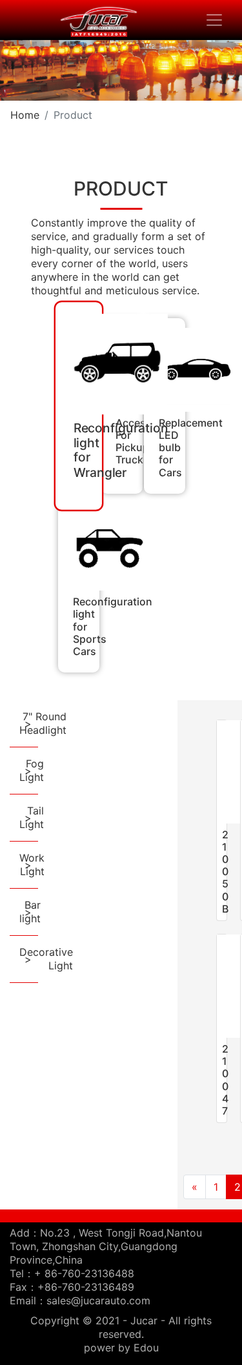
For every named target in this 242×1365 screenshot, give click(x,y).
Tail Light (31, 817)
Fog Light (31, 770)
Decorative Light (46, 958)
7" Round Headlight (42, 723)
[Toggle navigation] (214, 20)
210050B (225, 871)
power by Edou (121, 1347)
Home (24, 114)
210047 (225, 1079)
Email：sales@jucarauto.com (80, 1300)
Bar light (30, 911)
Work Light (32, 864)
